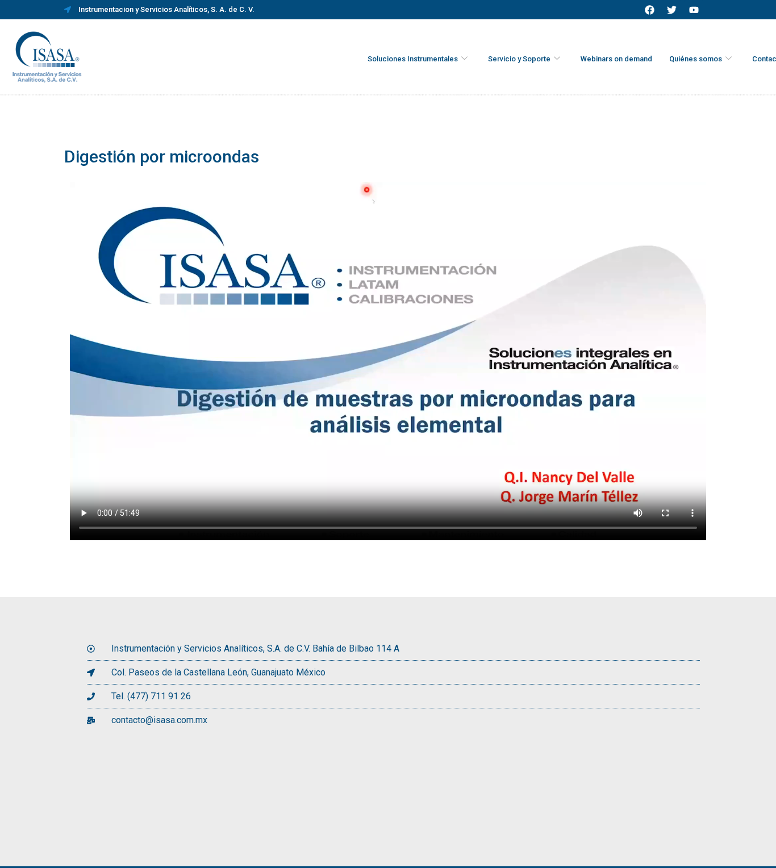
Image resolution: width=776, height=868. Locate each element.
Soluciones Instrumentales (413, 59)
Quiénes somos (695, 59)
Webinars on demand (616, 59)
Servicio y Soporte (519, 59)
